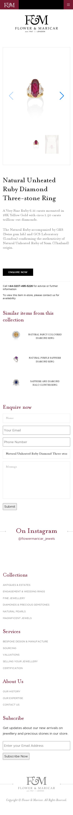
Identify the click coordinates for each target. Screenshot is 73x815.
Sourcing (9, 648)
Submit (9, 506)
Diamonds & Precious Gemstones (26, 604)
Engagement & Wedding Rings (24, 591)
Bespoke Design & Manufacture (25, 641)
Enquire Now (18, 272)
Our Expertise (13, 698)
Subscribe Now (16, 756)
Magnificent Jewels (17, 618)
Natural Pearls (14, 611)
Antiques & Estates (16, 585)
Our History (11, 691)
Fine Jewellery (14, 598)
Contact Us (11, 704)
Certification (13, 668)
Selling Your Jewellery (20, 661)
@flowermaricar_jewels (36, 538)
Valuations (11, 654)
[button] (61, 96)
